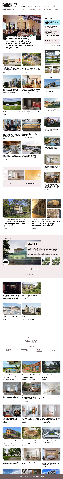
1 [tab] (25, 269)
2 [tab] (28, 269)
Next (39, 175)
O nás (34, 476)
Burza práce (46, 6)
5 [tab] (38, 269)
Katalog (30, 6)
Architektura (23, 9)
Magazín (23, 6)
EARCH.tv (37, 6)
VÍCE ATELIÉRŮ (31, 274)
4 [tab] (34, 269)
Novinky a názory (47, 9)
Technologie (32, 9)
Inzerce (37, 476)
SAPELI (10, 168)
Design (39, 9)
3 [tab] (31, 269)
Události (56, 9)
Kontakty (42, 476)
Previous (9, 175)
